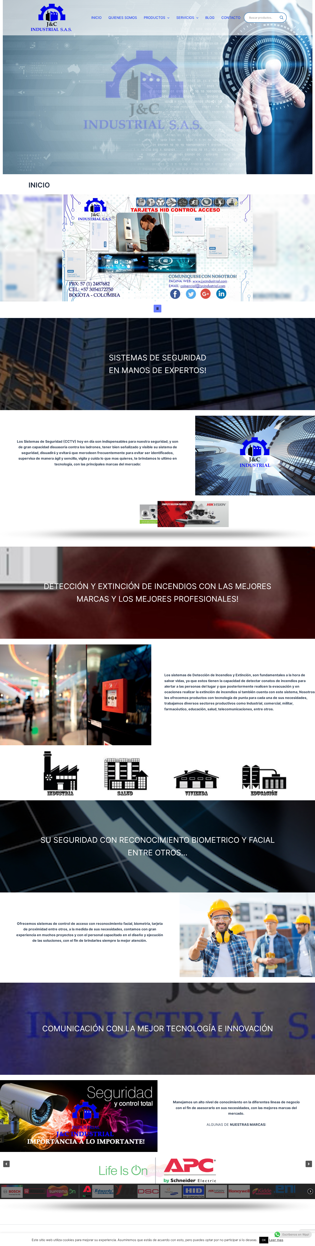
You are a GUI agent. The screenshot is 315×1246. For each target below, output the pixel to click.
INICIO (96, 17)
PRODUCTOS (154, 17)
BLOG (209, 17)
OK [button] (264, 1240)
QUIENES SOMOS (122, 17)
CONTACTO (230, 17)
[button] (167, 17)
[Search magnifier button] (282, 18)
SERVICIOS (185, 17)
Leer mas (276, 1240)
